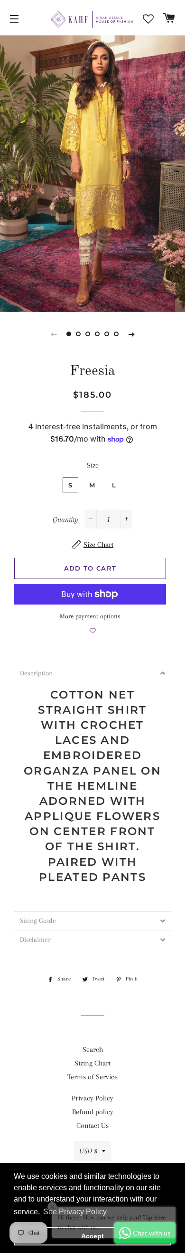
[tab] (92, 673)
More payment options (90, 616)
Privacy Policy (92, 1098)
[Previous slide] (53, 334)
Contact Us (92, 1125)
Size (93, 465)
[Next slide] (131, 334)
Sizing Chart (92, 1063)
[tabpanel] (92, 173)
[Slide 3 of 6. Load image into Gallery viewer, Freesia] (87, 334)
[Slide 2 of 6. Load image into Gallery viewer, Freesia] (78, 334)
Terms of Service (92, 1077)
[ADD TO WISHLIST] (92, 631)
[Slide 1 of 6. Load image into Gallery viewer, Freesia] (69, 334)
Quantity (65, 519)
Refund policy (92, 1112)
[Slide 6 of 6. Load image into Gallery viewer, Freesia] (116, 334)
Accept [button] (92, 1236)
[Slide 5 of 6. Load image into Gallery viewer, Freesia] (106, 334)
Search (93, 1049)
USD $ (88, 1151)
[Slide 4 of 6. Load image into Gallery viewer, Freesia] (97, 334)
